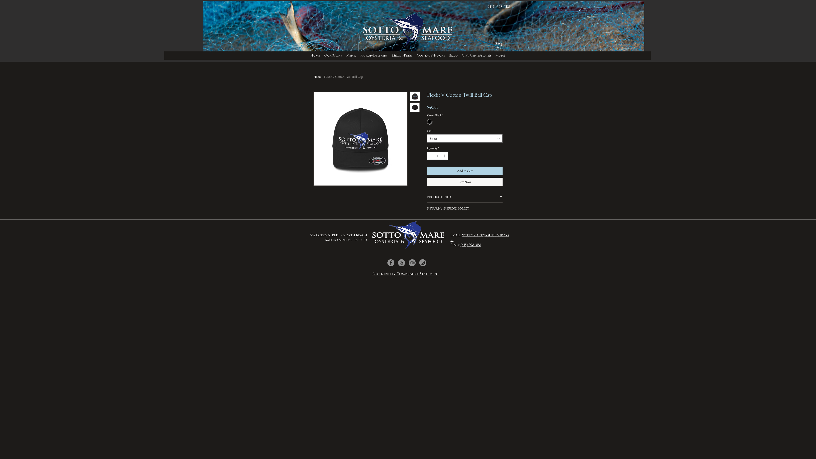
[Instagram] (422, 262)
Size (430, 130)
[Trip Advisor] (412, 262)
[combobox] (465, 138)
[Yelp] (401, 262)
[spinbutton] (437, 156)
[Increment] (444, 156)
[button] (402, 55)
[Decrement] (430, 156)
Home (317, 77)
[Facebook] (390, 262)
